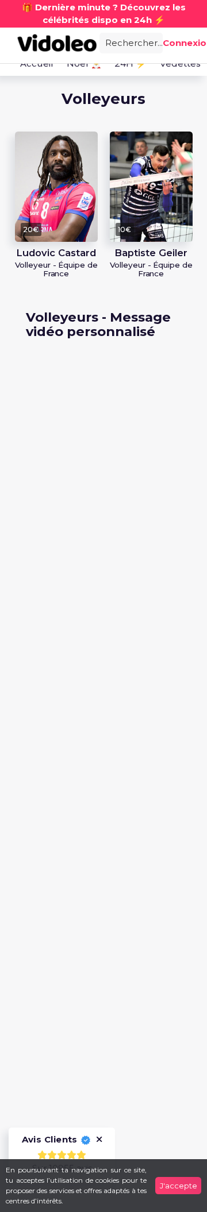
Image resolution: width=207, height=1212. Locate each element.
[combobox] (131, 42)
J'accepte (178, 1185)
